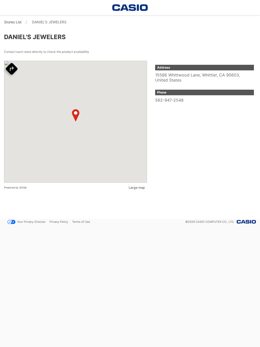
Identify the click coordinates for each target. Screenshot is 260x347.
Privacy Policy (59, 222)
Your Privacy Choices (31, 222)
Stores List (13, 22)
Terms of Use (81, 222)
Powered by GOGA (15, 187)
